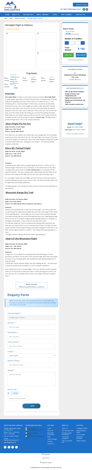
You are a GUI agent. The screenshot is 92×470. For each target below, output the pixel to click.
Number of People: (14, 361)
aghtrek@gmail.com (10, 442)
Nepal (11, 18)
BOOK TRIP (68, 55)
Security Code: (13, 389)
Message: (11, 370)
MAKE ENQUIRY (81, 55)
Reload (16, 393)
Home (5, 18)
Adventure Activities (20, 18)
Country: (11, 351)
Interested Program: (14, 313)
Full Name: (11, 323)
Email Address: (13, 332)
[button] (16, 14)
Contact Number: (14, 342)
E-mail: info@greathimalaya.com (11, 439)
